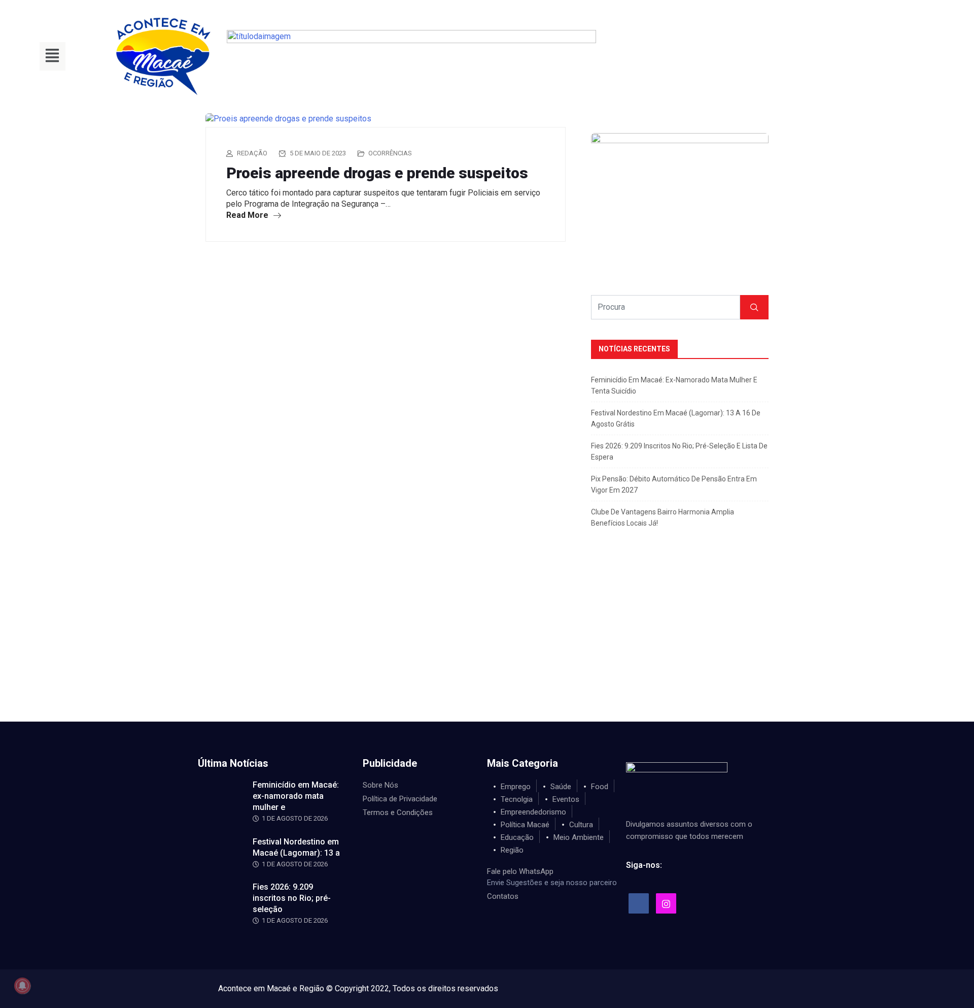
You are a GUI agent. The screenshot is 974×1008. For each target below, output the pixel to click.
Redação (252, 153)
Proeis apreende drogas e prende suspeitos (377, 173)
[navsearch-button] (722, 56)
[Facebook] (639, 903)
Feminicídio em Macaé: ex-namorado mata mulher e (296, 796)
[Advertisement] (487, 645)
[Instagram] (666, 903)
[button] (52, 56)
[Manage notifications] (22, 986)
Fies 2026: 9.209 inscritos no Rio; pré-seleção (292, 898)
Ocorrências (390, 153)
